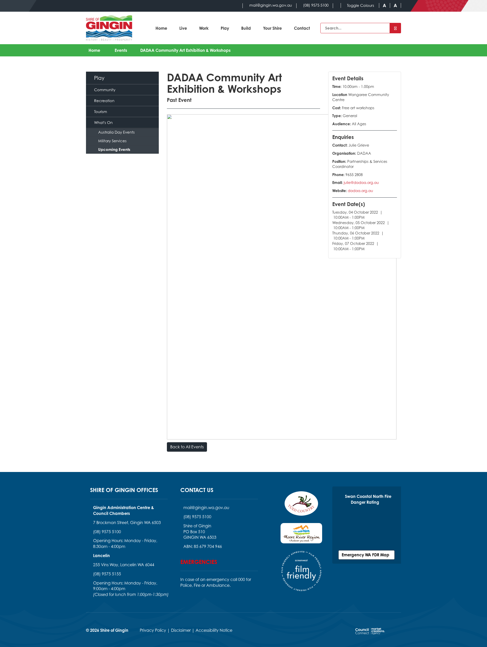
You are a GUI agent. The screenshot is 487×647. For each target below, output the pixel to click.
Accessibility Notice (214, 630)
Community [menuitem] (104, 89)
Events (121, 50)
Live (183, 28)
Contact (302, 28)
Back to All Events (187, 446)
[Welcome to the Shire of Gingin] (109, 28)
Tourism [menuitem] (100, 111)
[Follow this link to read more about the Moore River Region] (301, 536)
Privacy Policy (153, 630)
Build (246, 28)
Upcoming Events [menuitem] (114, 149)
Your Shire (272, 28)
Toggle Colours (360, 5)
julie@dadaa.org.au (361, 182)
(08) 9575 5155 (107, 573)
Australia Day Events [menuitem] (116, 132)
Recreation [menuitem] (104, 100)
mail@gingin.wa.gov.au (206, 507)
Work (203, 28)
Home (161, 28)
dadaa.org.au (360, 190)
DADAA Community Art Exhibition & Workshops (185, 50)
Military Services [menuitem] (112, 140)
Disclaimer (181, 630)
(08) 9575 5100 (107, 531)
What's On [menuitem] (103, 122)
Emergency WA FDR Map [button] (366, 554)
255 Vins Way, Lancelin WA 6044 (123, 564)
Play (225, 28)
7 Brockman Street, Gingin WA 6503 (127, 522)
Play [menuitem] (99, 78)
